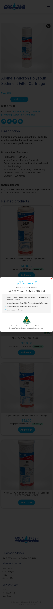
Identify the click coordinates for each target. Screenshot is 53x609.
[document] (26, 304)
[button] (51, 279)
